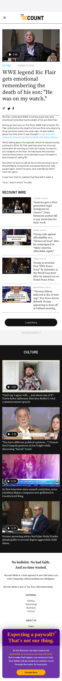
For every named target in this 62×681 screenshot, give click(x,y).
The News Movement (36, 587)
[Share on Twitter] (8, 108)
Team (31, 626)
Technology (31, 604)
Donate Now (31, 672)
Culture (6, 65)
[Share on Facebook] (13, 108)
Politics (31, 600)
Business (31, 607)
